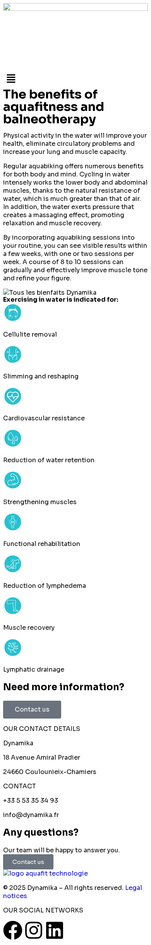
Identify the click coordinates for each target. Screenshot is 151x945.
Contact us (32, 709)
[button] (75, 79)
